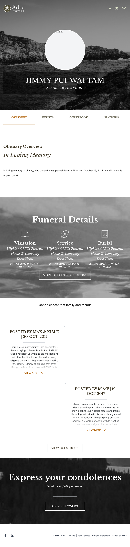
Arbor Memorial (68, 535)
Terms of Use (84, 535)
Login (56, 535)
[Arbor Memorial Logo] (14, 8)
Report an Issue (119, 535)
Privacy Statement (101, 535)
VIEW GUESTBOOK (65, 448)
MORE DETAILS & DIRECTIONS (65, 275)
